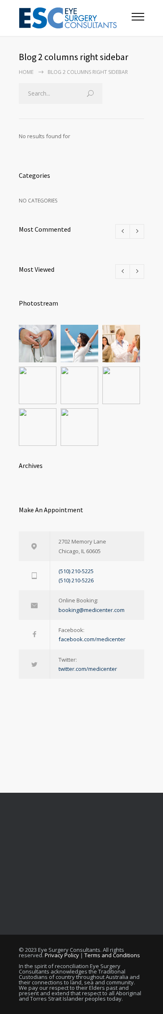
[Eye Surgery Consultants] (75, 18)
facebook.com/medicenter (92, 639)
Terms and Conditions (112, 955)
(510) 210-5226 (76, 580)
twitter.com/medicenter (88, 669)
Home (26, 72)
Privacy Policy (62, 955)
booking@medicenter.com (92, 610)
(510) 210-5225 (76, 571)
